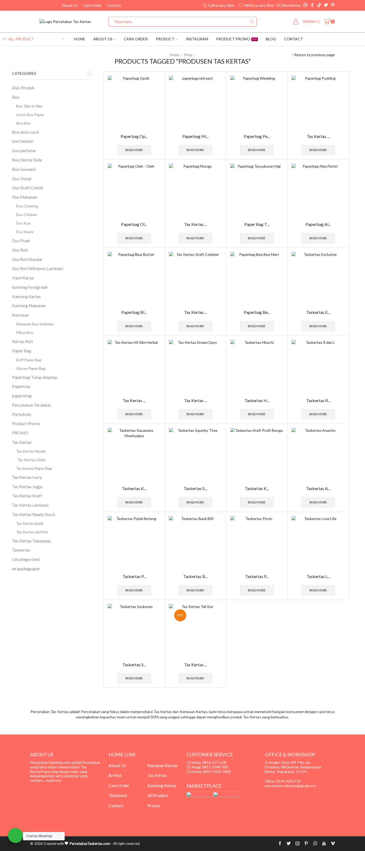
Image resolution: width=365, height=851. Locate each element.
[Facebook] (312, 5)
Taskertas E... (318, 312)
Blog (271, 39)
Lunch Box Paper (30, 114)
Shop (188, 54)
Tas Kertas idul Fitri (32, 532)
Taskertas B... (195, 576)
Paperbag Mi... (195, 136)
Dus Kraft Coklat (27, 187)
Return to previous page (314, 54)
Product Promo (236, 39)
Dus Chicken (26, 214)
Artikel (114, 775)
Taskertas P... (134, 576)
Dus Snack (24, 231)
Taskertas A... (318, 488)
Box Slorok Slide (27, 159)
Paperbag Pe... (257, 136)
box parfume (24, 150)
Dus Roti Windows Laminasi (37, 268)
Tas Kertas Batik (30, 523)
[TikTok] (319, 5)
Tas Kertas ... (318, 136)
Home (79, 39)
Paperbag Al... (318, 224)
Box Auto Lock (25, 131)
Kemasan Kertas (162, 765)
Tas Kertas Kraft (27, 495)
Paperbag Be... (257, 312)
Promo (153, 805)
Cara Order (92, 5)
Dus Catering (27, 206)
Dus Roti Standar (27, 259)
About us (102, 39)
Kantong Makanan (29, 305)
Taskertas (21, 549)
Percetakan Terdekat (31, 404)
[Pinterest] (333, 5)
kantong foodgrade (30, 287)
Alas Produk (23, 87)
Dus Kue (23, 223)
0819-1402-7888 (217, 771)
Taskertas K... (134, 488)
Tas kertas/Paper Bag (34, 468)
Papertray (21, 386)
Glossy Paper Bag (30, 368)
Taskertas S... (195, 488)
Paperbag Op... (134, 136)
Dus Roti (20, 249)
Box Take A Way (29, 106)
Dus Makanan (24, 196)
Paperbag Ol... (134, 224)
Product (165, 39)
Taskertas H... (256, 400)
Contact (114, 5)
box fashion (22, 141)
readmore (53, 780)
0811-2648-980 (215, 767)
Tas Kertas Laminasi (30, 504)
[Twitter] (326, 5)
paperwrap (22, 395)
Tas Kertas (22, 442)
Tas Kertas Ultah (31, 459)
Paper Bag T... (256, 224)
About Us (70, 5)
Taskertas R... (318, 400)
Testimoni (117, 795)
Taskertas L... (318, 576)
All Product (157, 795)
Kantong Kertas (26, 296)
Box (16, 96)
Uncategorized (26, 559)
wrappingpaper (26, 568)
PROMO (20, 432)
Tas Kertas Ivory (27, 477)
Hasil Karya (22, 277)
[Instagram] (306, 5)
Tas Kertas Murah (31, 451)
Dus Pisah (21, 240)
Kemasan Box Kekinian (35, 324)
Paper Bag (21, 350)
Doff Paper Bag (28, 359)
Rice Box (23, 123)
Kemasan (20, 314)
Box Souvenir (24, 169)
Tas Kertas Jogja (27, 486)
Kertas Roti (22, 341)
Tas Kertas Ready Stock (33, 514)
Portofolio (21, 414)
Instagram (197, 39)
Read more (134, 150)
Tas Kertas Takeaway (31, 540)
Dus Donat (22, 178)
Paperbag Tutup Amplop (34, 377)
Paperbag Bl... (134, 312)
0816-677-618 (214, 762)
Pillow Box (24, 332)
